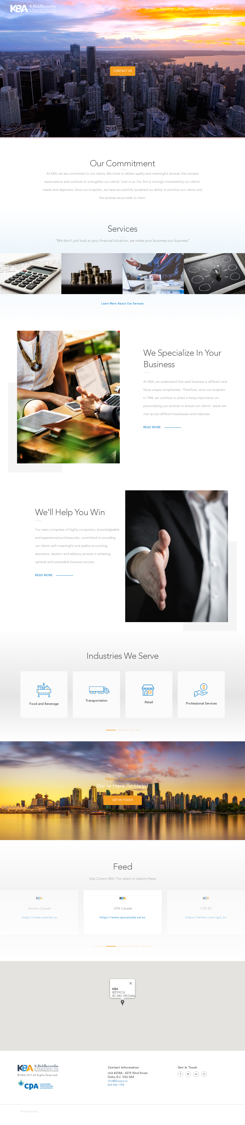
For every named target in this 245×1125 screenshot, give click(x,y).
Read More (152, 427)
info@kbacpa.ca (117, 1081)
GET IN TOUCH (122, 800)
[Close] (130, 983)
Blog (181, 8)
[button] (122, 1003)
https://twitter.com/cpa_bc (39, 917)
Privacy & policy (29, 1111)
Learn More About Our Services (122, 303)
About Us (115, 8)
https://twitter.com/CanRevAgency (206, 917)
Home (100, 8)
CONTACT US (122, 71)
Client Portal (221, 9)
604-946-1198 (116, 1085)
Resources (167, 8)
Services (150, 8)
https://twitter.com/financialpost (123, 917)
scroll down (124, 85)
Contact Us (196, 8)
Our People (132, 8)
